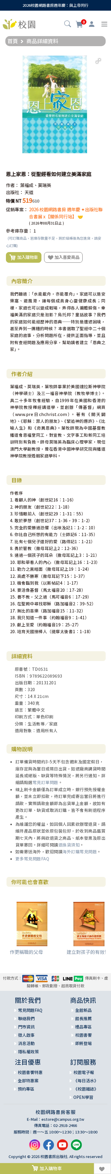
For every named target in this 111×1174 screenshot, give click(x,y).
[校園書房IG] (34, 1147)
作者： (12, 185)
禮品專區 (83, 1027)
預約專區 (26, 1089)
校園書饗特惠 (30, 1072)
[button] (67, 24)
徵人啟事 (26, 1035)
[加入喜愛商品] (102, 1168)
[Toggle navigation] (104, 24)
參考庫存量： (19, 231)
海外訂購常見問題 (79, 851)
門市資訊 (26, 1027)
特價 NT (14, 201)
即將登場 (83, 1043)
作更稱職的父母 (26, 951)
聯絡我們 (26, 1018)
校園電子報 (83, 1072)
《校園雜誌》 (85, 1089)
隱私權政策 (28, 1051)
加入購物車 (26, 257)
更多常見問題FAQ (32, 859)
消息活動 (26, 1043)
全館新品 (83, 1010)
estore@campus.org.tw (62, 1119)
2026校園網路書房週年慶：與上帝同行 (55, 5)
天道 (29, 192)
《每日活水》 (85, 1080)
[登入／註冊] (92, 24)
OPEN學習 (83, 1097)
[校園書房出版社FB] (48, 1147)
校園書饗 (83, 1035)
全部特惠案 (28, 1080)
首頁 (12, 41)
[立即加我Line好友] (76, 1147)
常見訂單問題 (45, 782)
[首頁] (19, 23)
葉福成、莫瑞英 (35, 185)
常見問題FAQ (30, 1010)
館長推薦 (83, 1018)
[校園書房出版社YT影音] (62, 1147)
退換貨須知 (69, 845)
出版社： (15, 192)
